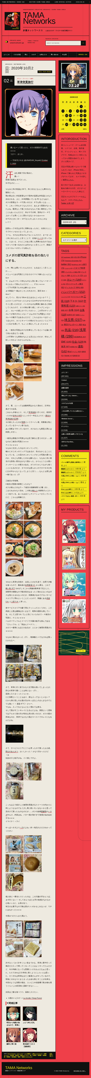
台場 (73, 310)
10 (85, 111)
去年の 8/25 (17, 416)
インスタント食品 (73, 272)
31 (85, 124)
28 (74, 124)
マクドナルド (77, 297)
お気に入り (43, 54)
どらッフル (20, 1053)
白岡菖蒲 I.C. (30, 585)
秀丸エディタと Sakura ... (69, 395)
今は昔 (64, 54)
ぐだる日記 (17, 54)
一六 (21, 828)
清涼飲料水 (80, 337)
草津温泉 (32, 412)
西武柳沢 (14, 1056)
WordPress (76, 264)
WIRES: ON (83, 54)
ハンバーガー (73, 291)
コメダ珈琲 (27, 1053)
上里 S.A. (14, 602)
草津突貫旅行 (25, 82)
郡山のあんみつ (12, 751)
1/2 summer (67, 257)
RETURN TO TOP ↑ (80, 1071)
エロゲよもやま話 (67, 403)
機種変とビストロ (67, 469)
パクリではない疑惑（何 (69, 496)
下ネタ (76, 301)
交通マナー (80, 306)
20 (70, 120)
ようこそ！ (65, 372)
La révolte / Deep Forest (32, 998)
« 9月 (62, 129)
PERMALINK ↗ (51, 1055)
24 (85, 120)
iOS (77, 257)
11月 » (85, 129)
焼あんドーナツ (24, 1055)
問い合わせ (54, 54)
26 (67, 124)
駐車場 (76, 355)
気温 (72, 330)
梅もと (35, 491)
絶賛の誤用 (65, 388)
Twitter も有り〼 (67, 203)
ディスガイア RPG (74, 288)
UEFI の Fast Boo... (67, 442)
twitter (66, 264)
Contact (64, 380)
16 (81, 116)
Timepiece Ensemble (73, 261)
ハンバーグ (65, 297)
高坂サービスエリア (27, 1056)
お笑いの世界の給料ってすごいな (72, 434)
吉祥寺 (71, 315)
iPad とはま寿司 (66, 489)
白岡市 (34, 1055)
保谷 (64, 310)
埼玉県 (12, 1055)
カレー (74, 279)
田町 (66, 342)
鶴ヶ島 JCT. (10, 588)
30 (81, 124)
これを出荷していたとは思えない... (72, 411)
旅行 (32, 78)
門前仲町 (68, 355)
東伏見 (17, 1055)
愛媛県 (43, 811)
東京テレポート (73, 325)
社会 (78, 341)
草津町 (8, 1056)
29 (78, 124)
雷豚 (23, 422)
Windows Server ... (67, 419)
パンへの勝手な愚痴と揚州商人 (71, 462)
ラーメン (26, 78)
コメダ (40, 238)
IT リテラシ (65, 426)
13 (70, 116)
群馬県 (39, 1055)
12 (67, 116)
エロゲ (34, 54)
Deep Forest (12, 1053)
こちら (71, 180)
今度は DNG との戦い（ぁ (69, 476)
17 (85, 116)
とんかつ (69, 268)
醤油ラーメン (74, 352)
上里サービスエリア (37, 1053)
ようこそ (7, 54)
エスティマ (77, 275)
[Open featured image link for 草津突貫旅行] (29, 113)
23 (81, 120)
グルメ (19, 78)
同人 (26, 54)
